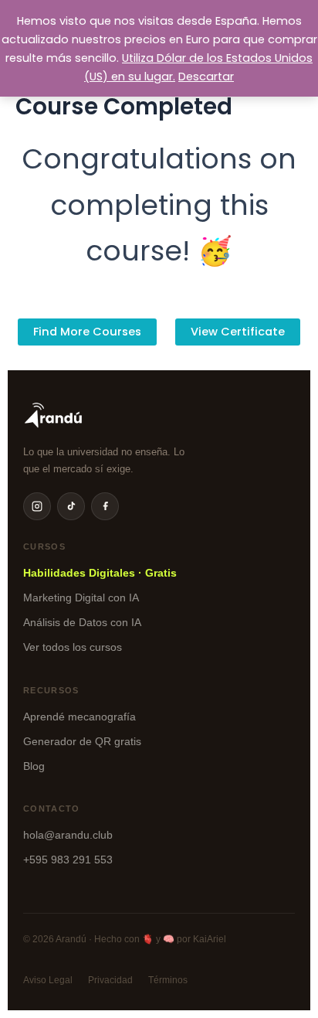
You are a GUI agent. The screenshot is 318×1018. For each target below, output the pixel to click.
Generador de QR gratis (82, 741)
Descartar (206, 76)
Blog (34, 766)
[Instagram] (37, 506)
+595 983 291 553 (68, 859)
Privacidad (110, 980)
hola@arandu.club (68, 835)
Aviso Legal (48, 980)
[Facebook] (105, 506)
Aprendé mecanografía (79, 716)
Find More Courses (87, 331)
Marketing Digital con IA (81, 597)
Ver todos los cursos (72, 647)
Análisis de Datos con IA (82, 622)
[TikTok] (71, 506)
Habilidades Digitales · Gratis (100, 573)
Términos (168, 980)
